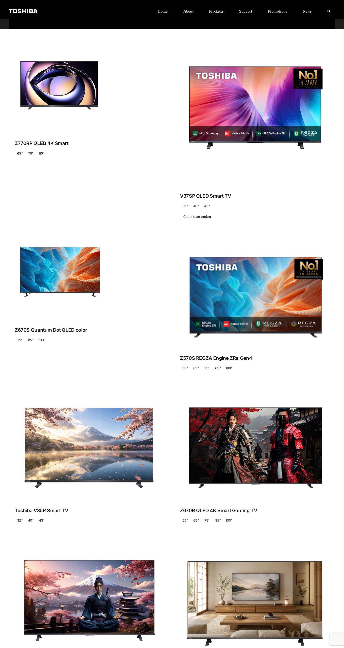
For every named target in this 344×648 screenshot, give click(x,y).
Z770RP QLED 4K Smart (41, 143)
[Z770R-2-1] (60, 54)
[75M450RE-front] (89, 543)
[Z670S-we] (60, 240)
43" (207, 206)
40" (196, 206)
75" (31, 153)
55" (185, 368)
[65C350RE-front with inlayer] (254, 543)
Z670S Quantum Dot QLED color (51, 330)
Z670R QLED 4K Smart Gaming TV (218, 510)
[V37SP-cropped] (254, 54)
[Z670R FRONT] (254, 391)
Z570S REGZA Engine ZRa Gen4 (216, 358)
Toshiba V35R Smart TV (41, 510)
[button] (329, 11)
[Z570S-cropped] (254, 240)
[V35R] (89, 391)
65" (20, 153)
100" (41, 340)
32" (185, 206)
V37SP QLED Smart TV (205, 196)
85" (42, 153)
